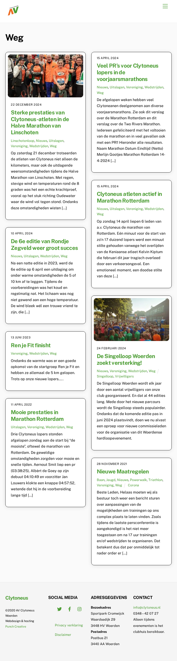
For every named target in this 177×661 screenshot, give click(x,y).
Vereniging (19, 146)
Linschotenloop (22, 141)
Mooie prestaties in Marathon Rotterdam (37, 415)
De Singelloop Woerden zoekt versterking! (126, 359)
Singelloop (105, 376)
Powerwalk (138, 480)
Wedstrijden (38, 146)
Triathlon (155, 480)
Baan (101, 480)
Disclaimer (63, 635)
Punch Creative (15, 626)
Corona (133, 485)
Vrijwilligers (124, 376)
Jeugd (110, 480)
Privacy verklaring (69, 625)
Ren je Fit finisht (30, 345)
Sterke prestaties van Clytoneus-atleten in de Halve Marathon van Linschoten (40, 122)
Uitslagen (56, 141)
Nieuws (41, 141)
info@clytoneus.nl (146, 607)
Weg (53, 146)
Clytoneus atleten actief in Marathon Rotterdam (129, 197)
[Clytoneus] (13, 14)
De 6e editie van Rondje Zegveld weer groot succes (44, 244)
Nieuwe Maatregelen (123, 471)
